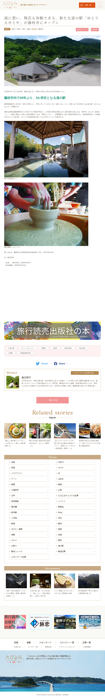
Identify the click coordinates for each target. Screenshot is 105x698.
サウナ (61, 468)
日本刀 (61, 462)
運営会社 (48, 647)
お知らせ (17, 647)
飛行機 (14, 507)
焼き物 (82, 348)
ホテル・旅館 (16, 529)
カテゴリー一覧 (67, 642)
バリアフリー (16, 473)
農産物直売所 (26, 353)
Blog (60, 512)
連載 (29, 642)
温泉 (55, 348)
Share (62, 363)
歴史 (60, 540)
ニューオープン (28, 348)
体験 (11, 353)
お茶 (60, 490)
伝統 (13, 462)
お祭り (14, 546)
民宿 (13, 468)
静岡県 (34, 29)
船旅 (60, 484)
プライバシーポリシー (67, 647)
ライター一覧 (33, 647)
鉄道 (13, 523)
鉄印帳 (14, 512)
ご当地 (14, 518)
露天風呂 (68, 348)
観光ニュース (82, 29)
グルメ (14, 540)
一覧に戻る (52, 400)
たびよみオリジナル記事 (68, 496)
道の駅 (94, 29)
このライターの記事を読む (84, 373)
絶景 (13, 484)
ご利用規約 (87, 647)
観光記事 (62, 551)
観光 (60, 523)
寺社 (60, 518)
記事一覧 (88, 5)
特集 (16, 642)
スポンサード (45, 642)
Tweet (44, 363)
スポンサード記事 (18, 557)
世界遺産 (15, 501)
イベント (62, 501)
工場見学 (15, 490)
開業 (44, 348)
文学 (13, 496)
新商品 (61, 507)
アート (14, 479)
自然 (60, 535)
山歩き (61, 479)
